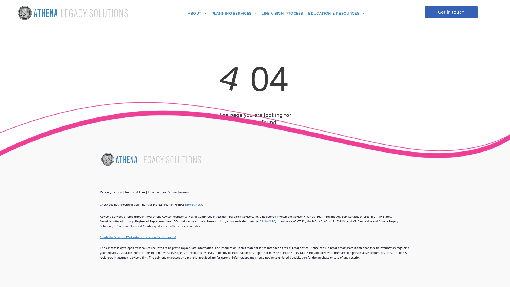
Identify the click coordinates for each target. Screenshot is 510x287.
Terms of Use (135, 192)
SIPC (272, 221)
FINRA (264, 221)
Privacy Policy (111, 192)
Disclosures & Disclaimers (169, 192)
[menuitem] (197, 13)
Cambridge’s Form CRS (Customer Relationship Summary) (138, 237)
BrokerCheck (193, 204)
